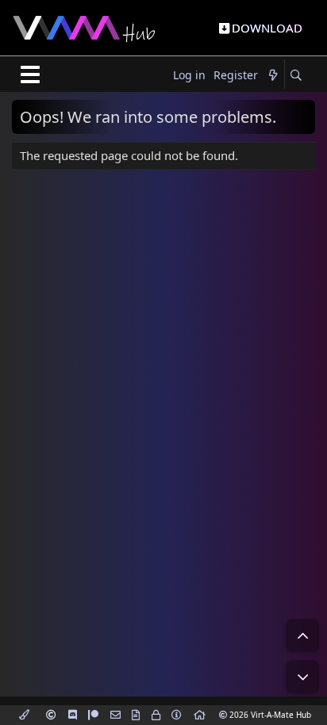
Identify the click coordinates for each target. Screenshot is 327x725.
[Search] (295, 75)
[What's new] (273, 75)
